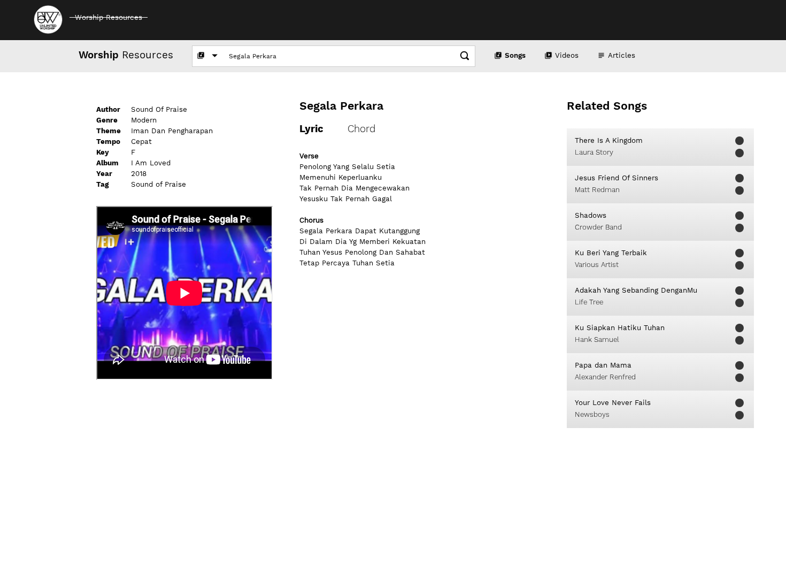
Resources (126, 55)
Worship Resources (108, 17)
